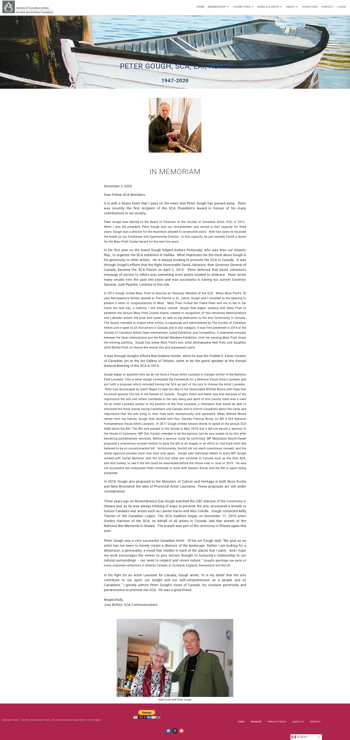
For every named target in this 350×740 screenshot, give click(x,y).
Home (241, 721)
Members (256, 721)
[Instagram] (175, 731)
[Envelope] (181, 731)
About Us (298, 721)
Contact (315, 721)
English (301, 736)
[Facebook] (168, 731)
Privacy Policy (277, 721)
